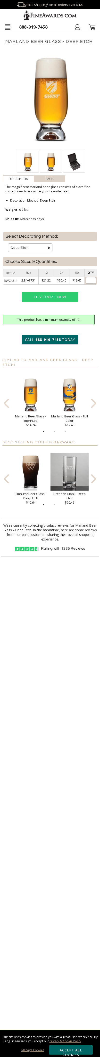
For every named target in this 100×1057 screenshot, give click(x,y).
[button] (7, 27)
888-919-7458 (33, 27)
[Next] (93, 403)
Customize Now (50, 297)
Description (18, 179)
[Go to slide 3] (65, 431)
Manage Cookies (32, 1050)
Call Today (50, 339)
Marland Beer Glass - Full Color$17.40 (69, 420)
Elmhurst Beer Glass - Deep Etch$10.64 (30, 498)
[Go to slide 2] (54, 431)
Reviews (73, 548)
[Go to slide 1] (43, 431)
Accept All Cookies (71, 1051)
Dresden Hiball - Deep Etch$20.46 (69, 498)
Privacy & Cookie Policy (65, 1041)
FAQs (50, 179)
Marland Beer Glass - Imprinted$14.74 (30, 420)
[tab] (18, 178)
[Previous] (6, 403)
